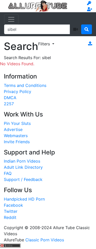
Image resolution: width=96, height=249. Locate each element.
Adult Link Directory (23, 167)
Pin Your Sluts (17, 123)
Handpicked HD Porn (24, 199)
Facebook (13, 205)
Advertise (13, 129)
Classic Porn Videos (44, 239)
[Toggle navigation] (11, 19)
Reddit (10, 217)
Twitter (10, 211)
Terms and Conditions (25, 85)
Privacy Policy (17, 91)
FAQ (8, 173)
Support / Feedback (23, 179)
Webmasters (16, 135)
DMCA (10, 97)
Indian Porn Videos (22, 161)
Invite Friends (17, 141)
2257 (9, 103)
